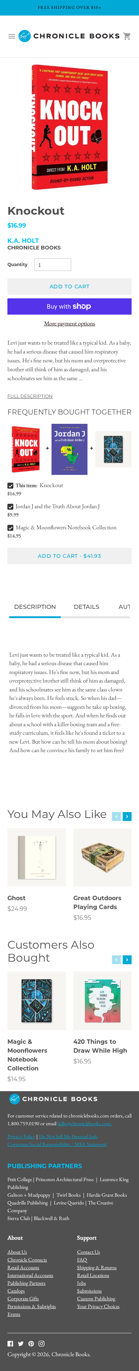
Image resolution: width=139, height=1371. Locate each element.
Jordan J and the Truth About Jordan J (58, 506)
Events (13, 1314)
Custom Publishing (96, 1298)
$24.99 (17, 908)
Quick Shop (36, 871)
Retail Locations (93, 1275)
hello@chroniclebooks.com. (84, 1123)
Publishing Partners (26, 1283)
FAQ (82, 1259)
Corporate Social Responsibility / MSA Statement (56, 1144)
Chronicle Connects (27, 1259)
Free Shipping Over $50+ (70, 7)
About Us (17, 1251)
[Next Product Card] (127, 816)
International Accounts (30, 1275)
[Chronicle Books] (69, 36)
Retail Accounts (23, 1267)
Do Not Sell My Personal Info (68, 1136)
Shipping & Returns (97, 1267)
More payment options (69, 323)
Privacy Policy (21, 1136)
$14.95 (16, 1079)
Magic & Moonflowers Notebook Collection (66, 527)
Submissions (89, 1290)
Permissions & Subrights (31, 1306)
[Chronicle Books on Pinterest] (31, 1343)
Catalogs (16, 1290)
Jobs (81, 1283)
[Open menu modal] (11, 36)
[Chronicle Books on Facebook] (10, 1343)
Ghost (16, 898)
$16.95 (82, 917)
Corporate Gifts (23, 1298)
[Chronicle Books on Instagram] (41, 1343)
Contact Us (88, 1251)
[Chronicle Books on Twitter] (21, 1343)
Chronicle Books (34, 247)
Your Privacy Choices (98, 1306)
